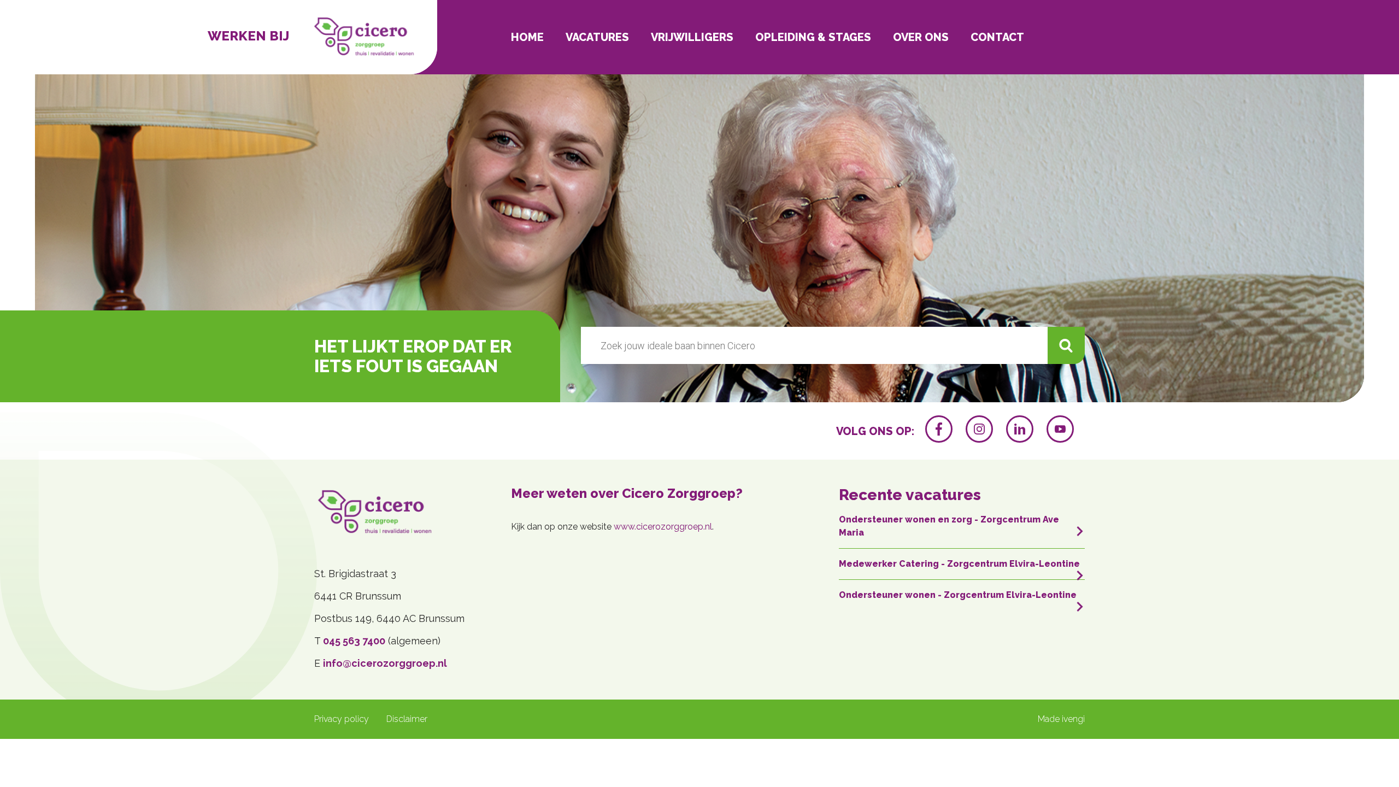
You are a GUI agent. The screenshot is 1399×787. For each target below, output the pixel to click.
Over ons (921, 37)
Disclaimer (406, 719)
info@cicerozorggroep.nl (385, 663)
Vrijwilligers (692, 37)
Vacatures (597, 37)
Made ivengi (1061, 719)
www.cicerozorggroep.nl (663, 526)
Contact (997, 37)
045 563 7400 (354, 641)
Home (527, 37)
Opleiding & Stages (813, 37)
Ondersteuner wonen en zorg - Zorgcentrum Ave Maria (949, 526)
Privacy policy (341, 719)
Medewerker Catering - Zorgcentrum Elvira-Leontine (959, 564)
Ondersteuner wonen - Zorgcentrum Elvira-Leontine (958, 595)
